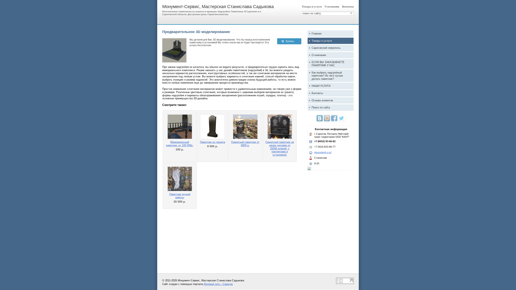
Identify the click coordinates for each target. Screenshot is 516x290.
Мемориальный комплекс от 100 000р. (179, 144)
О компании (332, 6)
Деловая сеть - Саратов (218, 284)
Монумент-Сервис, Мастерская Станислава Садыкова (218, 6)
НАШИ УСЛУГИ (321, 85)
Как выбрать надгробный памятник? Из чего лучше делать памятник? (327, 75)
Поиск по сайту (321, 107)
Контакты (348, 6)
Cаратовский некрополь (326, 47)
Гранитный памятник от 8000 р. (245, 144)
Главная (316, 33)
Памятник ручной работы (179, 196)
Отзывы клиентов (322, 100)
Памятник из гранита (212, 142)
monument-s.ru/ (322, 152)
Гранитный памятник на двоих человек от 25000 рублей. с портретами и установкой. (279, 148)
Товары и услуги (312, 6)
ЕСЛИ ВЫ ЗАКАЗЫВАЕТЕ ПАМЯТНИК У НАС (328, 64)
